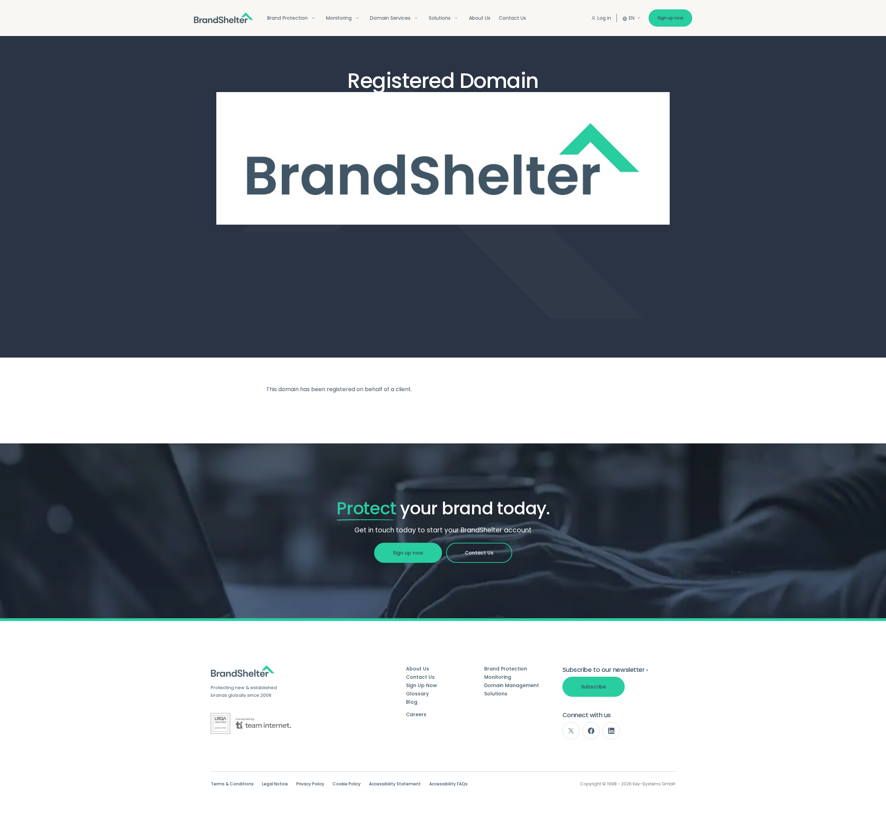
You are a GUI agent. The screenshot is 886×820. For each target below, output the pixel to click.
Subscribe (593, 686)
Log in (604, 18)
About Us (479, 18)
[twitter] (571, 730)
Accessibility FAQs (448, 784)
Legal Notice (275, 784)
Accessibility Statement (395, 784)
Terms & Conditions (232, 784)
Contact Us (512, 18)
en (631, 18)
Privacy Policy (310, 784)
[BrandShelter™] (223, 17)
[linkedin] (611, 730)
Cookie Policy (347, 784)
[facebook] (591, 730)
